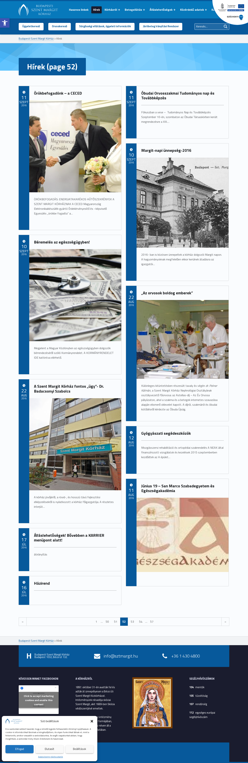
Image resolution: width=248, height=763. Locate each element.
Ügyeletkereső (31, 26)
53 (132, 621)
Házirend (42, 583)
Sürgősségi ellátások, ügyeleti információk (105, 26)
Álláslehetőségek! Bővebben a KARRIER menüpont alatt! (69, 538)
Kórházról (111, 9)
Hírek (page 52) (52, 66)
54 (140, 621)
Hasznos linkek (78, 9)
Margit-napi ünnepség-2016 (166, 150)
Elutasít (49, 749)
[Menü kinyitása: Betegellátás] (144, 10)
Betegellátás (133, 9)
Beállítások (79, 749)
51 (115, 621)
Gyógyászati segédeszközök (166, 433)
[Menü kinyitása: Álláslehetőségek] (174, 10)
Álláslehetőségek (161, 9)
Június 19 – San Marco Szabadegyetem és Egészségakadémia (177, 488)
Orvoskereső (59, 26)
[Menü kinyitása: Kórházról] (119, 10)
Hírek (96, 9)
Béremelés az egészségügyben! (62, 242)
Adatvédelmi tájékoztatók (50, 756)
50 (107, 621)
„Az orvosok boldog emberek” (167, 293)
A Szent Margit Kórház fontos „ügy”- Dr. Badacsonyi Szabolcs (69, 388)
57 (151, 621)
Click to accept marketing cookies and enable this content (39, 700)
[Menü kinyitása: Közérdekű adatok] (206, 10)
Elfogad (19, 749)
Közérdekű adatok (192, 9)
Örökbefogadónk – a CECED (58, 93)
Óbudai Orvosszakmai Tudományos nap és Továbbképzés (177, 95)
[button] (4, 23)
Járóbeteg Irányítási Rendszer (161, 26)
